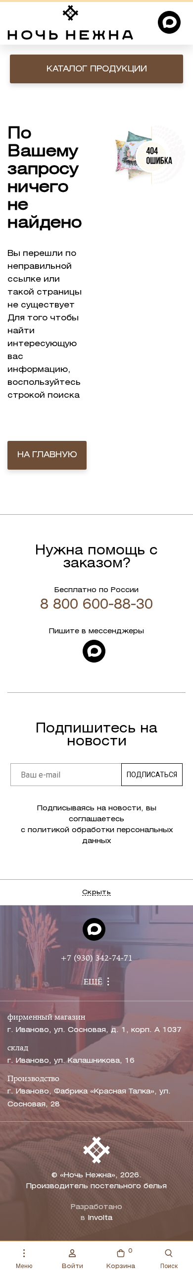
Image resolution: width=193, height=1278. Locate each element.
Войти (72, 1266)
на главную (47, 455)
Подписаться (152, 775)
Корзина (120, 1258)
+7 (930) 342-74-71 (96, 959)
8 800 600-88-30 (96, 605)
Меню (24, 1266)
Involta (100, 1218)
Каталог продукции (97, 69)
